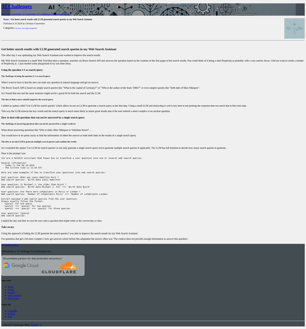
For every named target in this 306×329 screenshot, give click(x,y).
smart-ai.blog (14, 295)
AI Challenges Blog (10, 245)
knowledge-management (29, 28)
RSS (10, 316)
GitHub (11, 313)
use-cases (18, 28)
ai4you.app (13, 298)
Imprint (11, 292)
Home (6, 19)
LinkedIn (12, 311)
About (11, 289)
